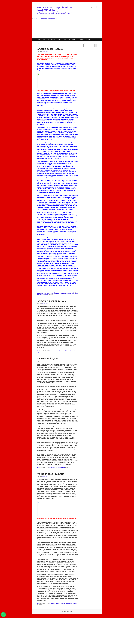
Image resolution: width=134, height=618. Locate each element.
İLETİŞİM (88, 39)
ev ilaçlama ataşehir (64, 293)
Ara (84, 43)
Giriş (39, 39)
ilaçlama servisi (72, 350)
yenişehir (70, 603)
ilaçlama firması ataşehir (73, 293)
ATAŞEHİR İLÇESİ (52, 39)
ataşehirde (55, 292)
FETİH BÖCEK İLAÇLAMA (48, 358)
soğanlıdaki (50, 352)
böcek (50, 350)
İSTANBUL (44, 39)
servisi (46, 294)
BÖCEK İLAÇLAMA (62, 39)
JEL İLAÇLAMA (81, 39)
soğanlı (46, 352)
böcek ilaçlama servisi (41, 293)
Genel (38, 292)
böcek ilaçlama (52, 467)
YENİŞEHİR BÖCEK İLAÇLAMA (50, 474)
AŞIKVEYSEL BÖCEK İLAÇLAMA (51, 301)
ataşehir (51, 292)
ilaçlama (66, 350)
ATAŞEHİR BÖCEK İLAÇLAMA (50, 49)
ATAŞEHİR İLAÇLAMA (42, 90)
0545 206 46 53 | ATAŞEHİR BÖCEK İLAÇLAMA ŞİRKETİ (54, 8)
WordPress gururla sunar (67, 611)
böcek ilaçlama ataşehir (70, 292)
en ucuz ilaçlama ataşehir (54, 293)
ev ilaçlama (58, 603)
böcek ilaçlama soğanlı (56, 350)
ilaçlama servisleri (41, 294)
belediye (59, 292)
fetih (56, 467)
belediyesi (63, 292)
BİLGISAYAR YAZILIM (87, 49)
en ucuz (63, 350)
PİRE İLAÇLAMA (71, 39)
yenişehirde (75, 603)
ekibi (48, 293)
